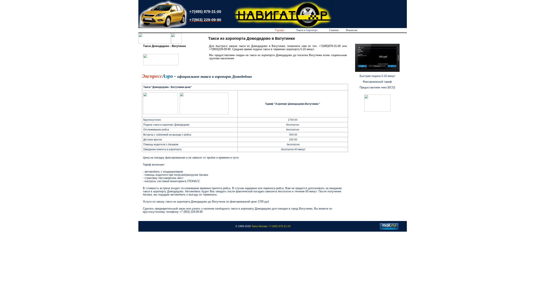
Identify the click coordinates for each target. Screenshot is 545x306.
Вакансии (351, 30)
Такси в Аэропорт (307, 30)
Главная (333, 30)
